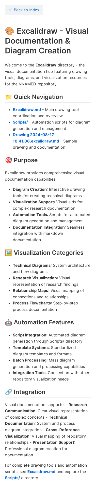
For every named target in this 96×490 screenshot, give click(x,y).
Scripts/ (20, 122)
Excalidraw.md (27, 109)
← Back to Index (24, 9)
